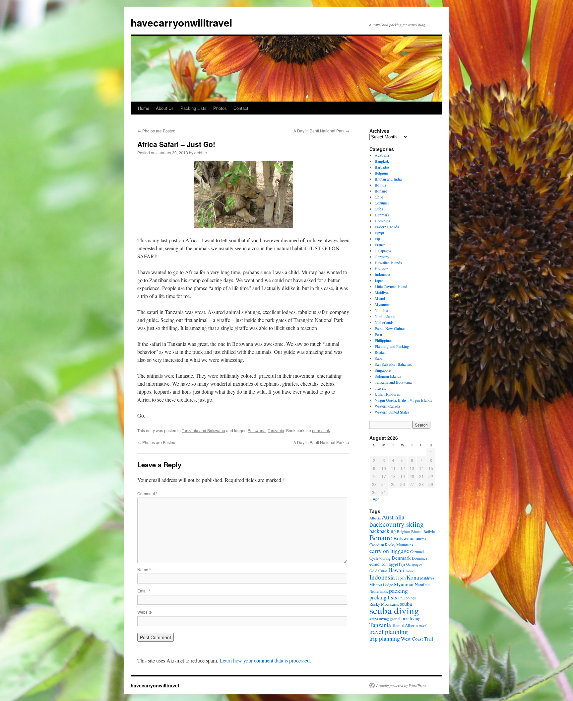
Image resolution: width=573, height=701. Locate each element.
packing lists (383, 597)
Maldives (382, 292)
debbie (200, 152)
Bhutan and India (388, 179)
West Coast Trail (417, 639)
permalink (321, 430)
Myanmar (382, 304)
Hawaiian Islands (388, 262)
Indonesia (382, 274)
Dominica (382, 220)
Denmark (382, 214)
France (380, 244)
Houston (381, 268)
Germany (382, 256)
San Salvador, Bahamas (393, 364)
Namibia (381, 310)
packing (398, 590)
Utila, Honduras (387, 394)
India (409, 571)
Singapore (383, 370)
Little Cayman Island (391, 286)
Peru (378, 334)
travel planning (388, 631)
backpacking (382, 530)
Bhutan (416, 531)
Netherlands (384, 322)
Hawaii (396, 570)
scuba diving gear (383, 618)
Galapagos (383, 250)
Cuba (379, 208)
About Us (165, 108)
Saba (378, 358)
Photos (220, 108)
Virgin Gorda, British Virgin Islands (403, 400)
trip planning (384, 638)
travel (423, 625)
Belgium (381, 173)
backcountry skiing (396, 524)
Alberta (375, 517)
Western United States (392, 412)
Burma (420, 538)
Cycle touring (380, 558)
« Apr (374, 499)
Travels (380, 388)
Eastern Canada (387, 226)
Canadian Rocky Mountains (391, 544)
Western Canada (387, 406)
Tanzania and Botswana (203, 430)
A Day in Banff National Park (321, 130)
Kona (413, 577)
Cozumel (382, 202)
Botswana (257, 430)
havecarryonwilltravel (181, 22)
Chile (379, 196)
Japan (379, 280)
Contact (240, 108)
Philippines (383, 340)
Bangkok (382, 161)
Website (144, 612)
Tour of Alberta (405, 625)
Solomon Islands (388, 376)
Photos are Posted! (156, 130)
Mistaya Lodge (381, 584)
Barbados (382, 167)
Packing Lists (193, 108)
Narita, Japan (385, 316)
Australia (382, 155)
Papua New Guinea (390, 328)
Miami (380, 298)
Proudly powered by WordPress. (401, 685)
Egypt (379, 232)
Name (144, 569)
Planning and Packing (392, 346)
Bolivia (380, 185)
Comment (147, 493)
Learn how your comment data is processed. (265, 660)
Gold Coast (378, 570)
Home (143, 108)
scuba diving (394, 610)
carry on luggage (389, 551)
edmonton (378, 564)
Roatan (380, 352)
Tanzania (276, 430)
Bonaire (381, 191)
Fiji (377, 238)
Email (143, 590)
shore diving (409, 618)
